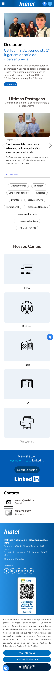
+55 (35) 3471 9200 (14, 558)
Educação (39, 185)
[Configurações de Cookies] (6, 668)
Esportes (40, 192)
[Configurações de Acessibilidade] (44, 4)
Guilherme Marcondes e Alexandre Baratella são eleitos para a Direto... (23, 148)
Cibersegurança (18, 185)
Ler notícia (11, 84)
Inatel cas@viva (35, 199)
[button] (27, 667)
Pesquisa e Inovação (27, 214)
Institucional (12, 206)
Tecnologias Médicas (27, 221)
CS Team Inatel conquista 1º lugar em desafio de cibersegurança (26, 55)
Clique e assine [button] (27, 470)
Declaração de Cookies (27, 646)
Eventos (15, 199)
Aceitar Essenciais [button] (27, 659)
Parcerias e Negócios (37, 206)
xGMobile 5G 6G (27, 228)
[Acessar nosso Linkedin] (27, 479)
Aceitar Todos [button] (27, 652)
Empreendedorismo (19, 192)
